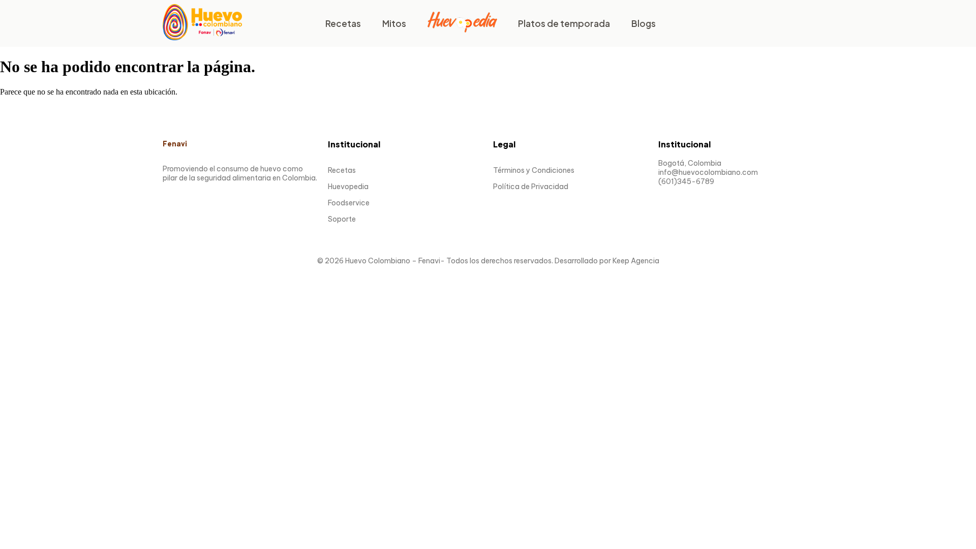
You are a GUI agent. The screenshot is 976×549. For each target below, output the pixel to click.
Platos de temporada (564, 23)
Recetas (343, 23)
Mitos (394, 23)
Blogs (643, 23)
